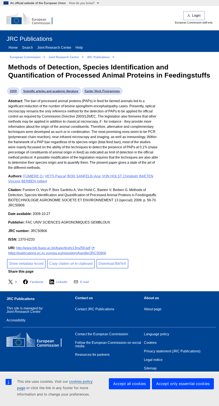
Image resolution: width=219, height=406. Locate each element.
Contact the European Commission (101, 334)
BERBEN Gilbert (34, 181)
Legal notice (153, 360)
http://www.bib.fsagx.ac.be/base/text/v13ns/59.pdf (53, 248)
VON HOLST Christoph (120, 176)
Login (196, 15)
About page (152, 309)
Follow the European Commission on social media (108, 344)
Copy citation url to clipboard (71, 263)
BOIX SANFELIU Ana (83, 176)
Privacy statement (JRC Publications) (172, 351)
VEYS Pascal (55, 176)
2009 (13, 91)
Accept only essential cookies (183, 383)
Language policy (156, 334)
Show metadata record (26, 263)
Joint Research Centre (54, 47)
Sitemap (150, 368)
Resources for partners (92, 354)
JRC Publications (98, 57)
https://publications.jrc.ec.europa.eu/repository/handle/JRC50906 (57, 253)
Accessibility (15, 320)
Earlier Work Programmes (102, 91)
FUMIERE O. (33, 176)
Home (13, 47)
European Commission (25, 57)
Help (79, 47)
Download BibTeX (112, 263)
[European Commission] (32, 18)
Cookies (150, 342)
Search (27, 47)
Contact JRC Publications (94, 309)
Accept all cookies (129, 383)
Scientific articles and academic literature (50, 91)
